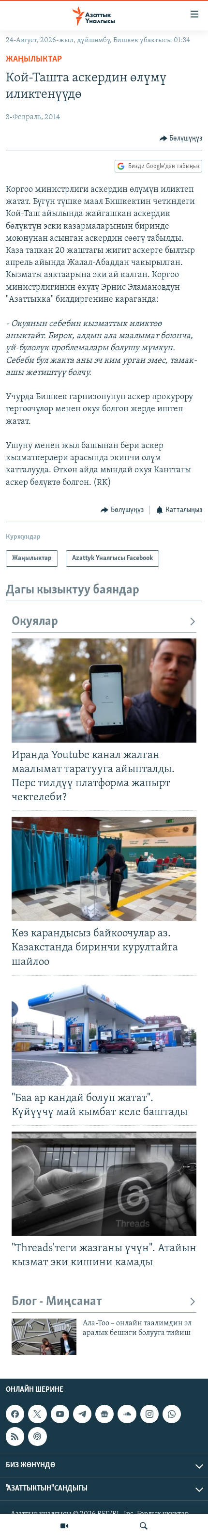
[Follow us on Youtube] (60, 1414)
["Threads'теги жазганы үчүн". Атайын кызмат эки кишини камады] (104, 1184)
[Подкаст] (37, 1436)
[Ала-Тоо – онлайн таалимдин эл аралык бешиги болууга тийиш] (44, 1337)
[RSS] (15, 1436)
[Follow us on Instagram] (149, 1414)
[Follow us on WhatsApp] (172, 1414)
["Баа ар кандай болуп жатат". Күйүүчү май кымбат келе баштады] (104, 1033)
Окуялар (35, 621)
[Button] (181, 138)
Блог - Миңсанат (57, 1301)
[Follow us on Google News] (104, 1414)
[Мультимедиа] (64, 1526)
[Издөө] (143, 1526)
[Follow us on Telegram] (82, 1414)
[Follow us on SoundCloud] (127, 1414)
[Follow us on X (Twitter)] (37, 1414)
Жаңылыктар (34, 59)
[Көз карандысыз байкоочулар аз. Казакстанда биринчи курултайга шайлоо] (104, 869)
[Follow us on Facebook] (15, 1414)
